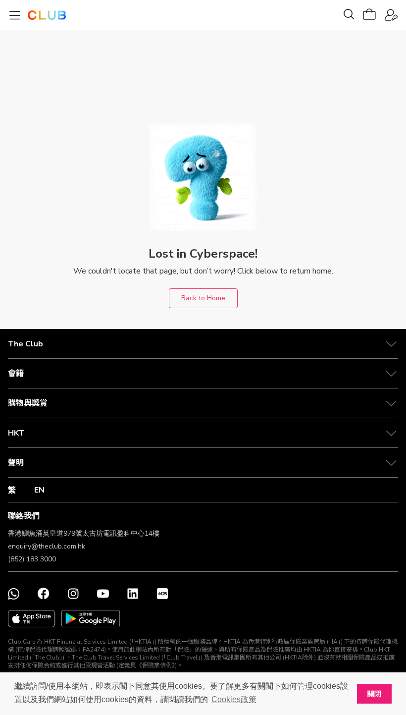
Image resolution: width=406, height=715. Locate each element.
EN (39, 490)
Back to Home (203, 298)
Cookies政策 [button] (233, 699)
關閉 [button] (374, 694)
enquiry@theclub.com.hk (46, 546)
